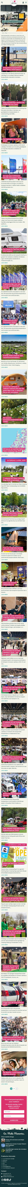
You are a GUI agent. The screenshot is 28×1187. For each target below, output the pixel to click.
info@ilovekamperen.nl (8, 1176)
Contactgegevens (7, 1166)
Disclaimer (10, 1184)
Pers (4, 1163)
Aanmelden (14, 1120)
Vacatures (5, 1160)
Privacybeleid (24, 1183)
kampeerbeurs (11, 41)
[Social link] (2, 1180)
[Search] (2, 2)
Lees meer (4, 79)
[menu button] (26, 2)
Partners (5, 1162)
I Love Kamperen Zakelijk (8, 1159)
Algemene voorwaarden (16, 1183)
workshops (8, 43)
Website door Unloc (16, 1184)
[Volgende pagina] (17, 1088)
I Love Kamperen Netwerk (9, 1168)
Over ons (5, 1165)
